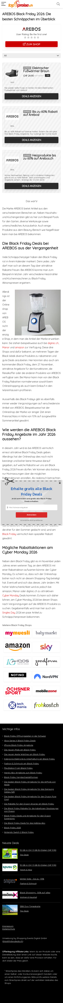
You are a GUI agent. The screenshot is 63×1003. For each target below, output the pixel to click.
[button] (31, 491)
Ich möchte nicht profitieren (31, 520)
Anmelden (31, 515)
